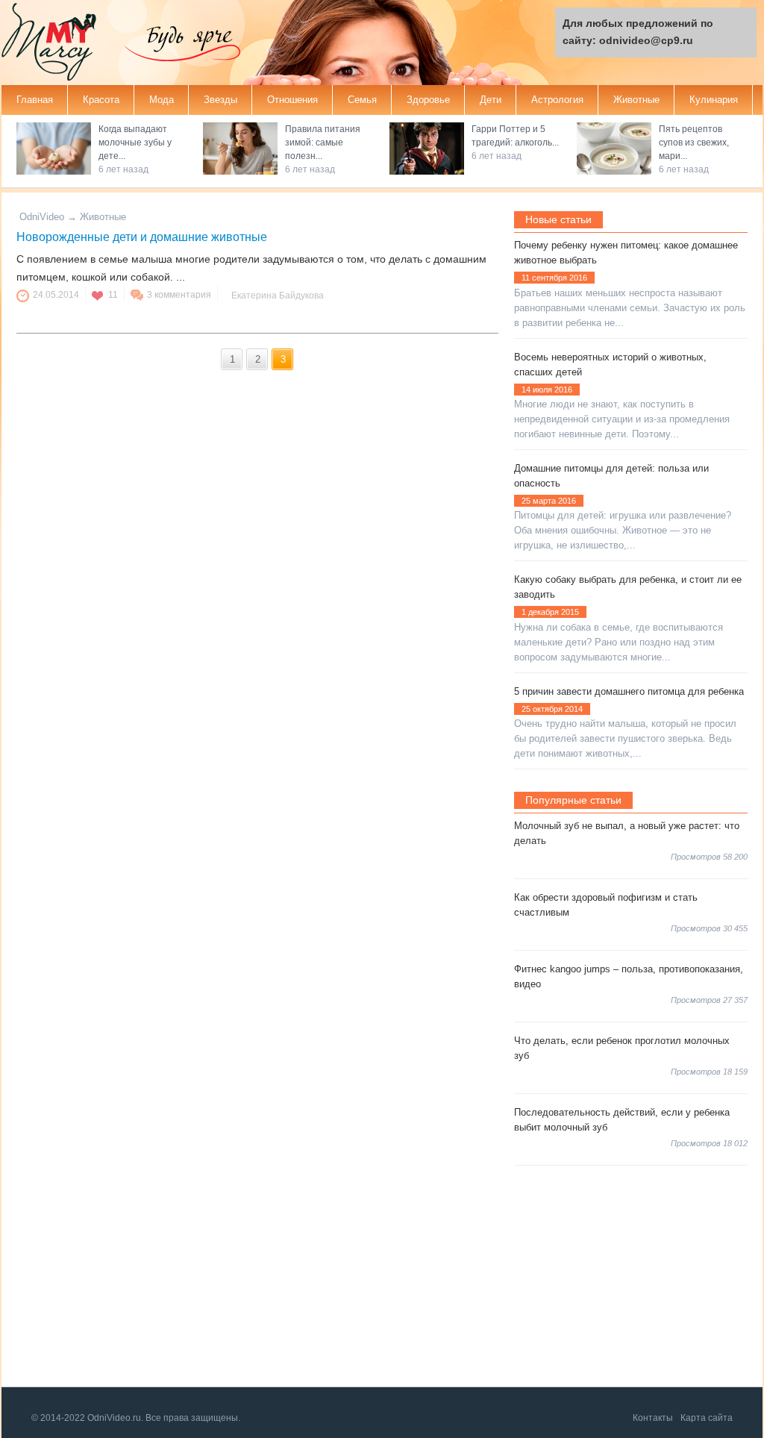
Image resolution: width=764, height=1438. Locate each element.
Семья (362, 99)
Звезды (220, 99)
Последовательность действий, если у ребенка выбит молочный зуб (622, 1120)
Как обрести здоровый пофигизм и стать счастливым (606, 905)
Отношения (292, 99)
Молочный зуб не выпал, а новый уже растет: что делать (626, 833)
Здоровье (428, 99)
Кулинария (713, 99)
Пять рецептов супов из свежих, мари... (694, 142)
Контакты (653, 1418)
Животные (636, 99)
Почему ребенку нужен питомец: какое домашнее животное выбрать (626, 253)
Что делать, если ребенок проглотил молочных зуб (622, 1048)
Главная (34, 99)
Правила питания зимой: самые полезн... (322, 142)
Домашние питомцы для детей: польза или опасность (611, 476)
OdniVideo (41, 216)
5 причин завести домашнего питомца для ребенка (629, 691)
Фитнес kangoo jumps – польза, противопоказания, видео (628, 976)
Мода (161, 99)
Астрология (557, 99)
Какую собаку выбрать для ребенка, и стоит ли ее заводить (628, 587)
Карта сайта (706, 1418)
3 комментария (179, 295)
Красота (101, 99)
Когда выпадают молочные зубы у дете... (135, 142)
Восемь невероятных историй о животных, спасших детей (610, 364)
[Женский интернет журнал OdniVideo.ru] (61, 43)
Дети (490, 99)
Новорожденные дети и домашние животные (141, 237)
